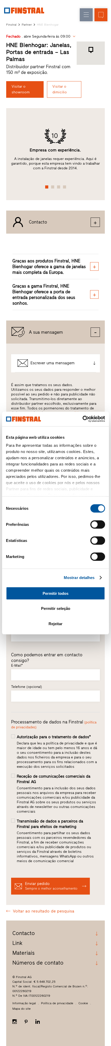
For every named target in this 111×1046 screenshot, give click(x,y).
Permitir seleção (55, 608)
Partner (27, 24)
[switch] (97, 524)
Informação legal (24, 1003)
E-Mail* (17, 665)
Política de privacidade (57, 1003)
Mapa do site (21, 1008)
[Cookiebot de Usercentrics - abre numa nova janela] (82, 419)
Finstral (11, 24)
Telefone (26, 687)
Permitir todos (55, 593)
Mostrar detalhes (79, 577)
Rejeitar (55, 623)
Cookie (83, 1003)
